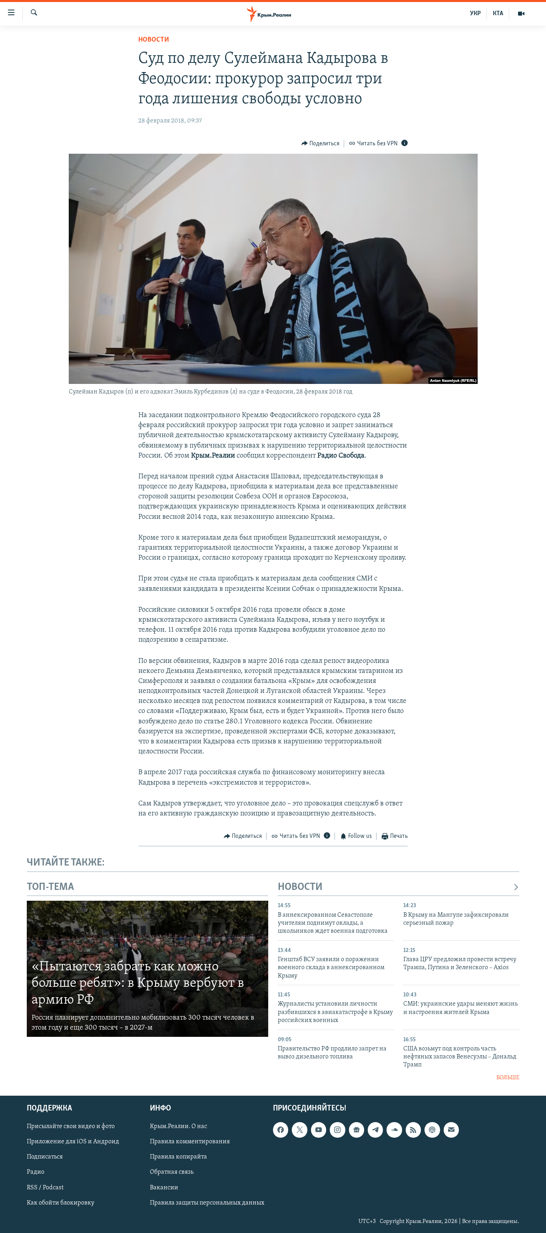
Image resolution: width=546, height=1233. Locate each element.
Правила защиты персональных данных (207, 1203)
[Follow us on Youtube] (318, 1130)
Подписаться (45, 1157)
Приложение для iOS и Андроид (73, 1142)
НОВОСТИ (300, 887)
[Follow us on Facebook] (280, 1130)
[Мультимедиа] (521, 13)
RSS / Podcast (45, 1188)
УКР (475, 13)
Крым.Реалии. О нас (178, 1127)
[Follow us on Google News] (356, 1130)
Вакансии (164, 1188)
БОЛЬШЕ (507, 1078)
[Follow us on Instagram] (337, 1130)
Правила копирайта (178, 1157)
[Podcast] (432, 1130)
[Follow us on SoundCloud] (394, 1130)
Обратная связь (171, 1172)
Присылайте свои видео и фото (71, 1127)
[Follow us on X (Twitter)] (299, 1130)
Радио (35, 1172)
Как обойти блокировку (60, 1203)
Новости (153, 40)
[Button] (320, 144)
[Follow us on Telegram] (375, 1130)
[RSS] (413, 1130)
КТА (498, 13)
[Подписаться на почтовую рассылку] (451, 1130)
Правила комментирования (190, 1142)
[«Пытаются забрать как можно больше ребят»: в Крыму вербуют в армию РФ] (147, 969)
